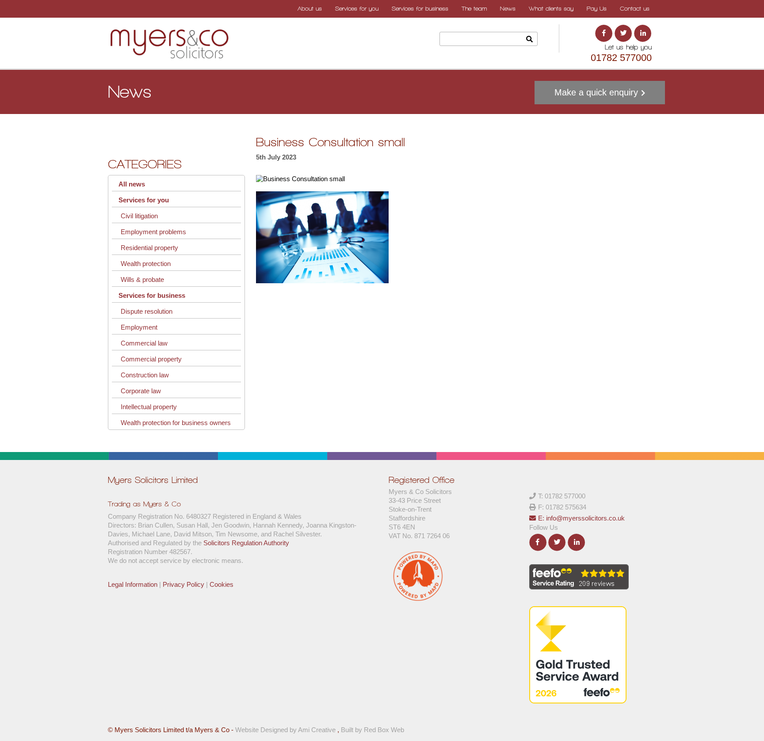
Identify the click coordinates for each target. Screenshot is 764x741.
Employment (139, 327)
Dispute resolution (146, 311)
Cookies (221, 584)
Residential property (149, 247)
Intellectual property (149, 406)
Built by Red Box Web (372, 729)
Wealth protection (146, 263)
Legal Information (132, 584)
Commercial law (144, 343)
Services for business (151, 295)
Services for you (143, 200)
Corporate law (141, 391)
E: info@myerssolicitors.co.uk (581, 518)
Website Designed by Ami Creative (286, 729)
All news (131, 184)
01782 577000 (621, 57)
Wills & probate (142, 279)
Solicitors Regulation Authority (246, 543)
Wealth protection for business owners (176, 422)
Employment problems (153, 232)
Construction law (145, 375)
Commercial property (151, 359)
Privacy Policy (183, 584)
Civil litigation (139, 216)
